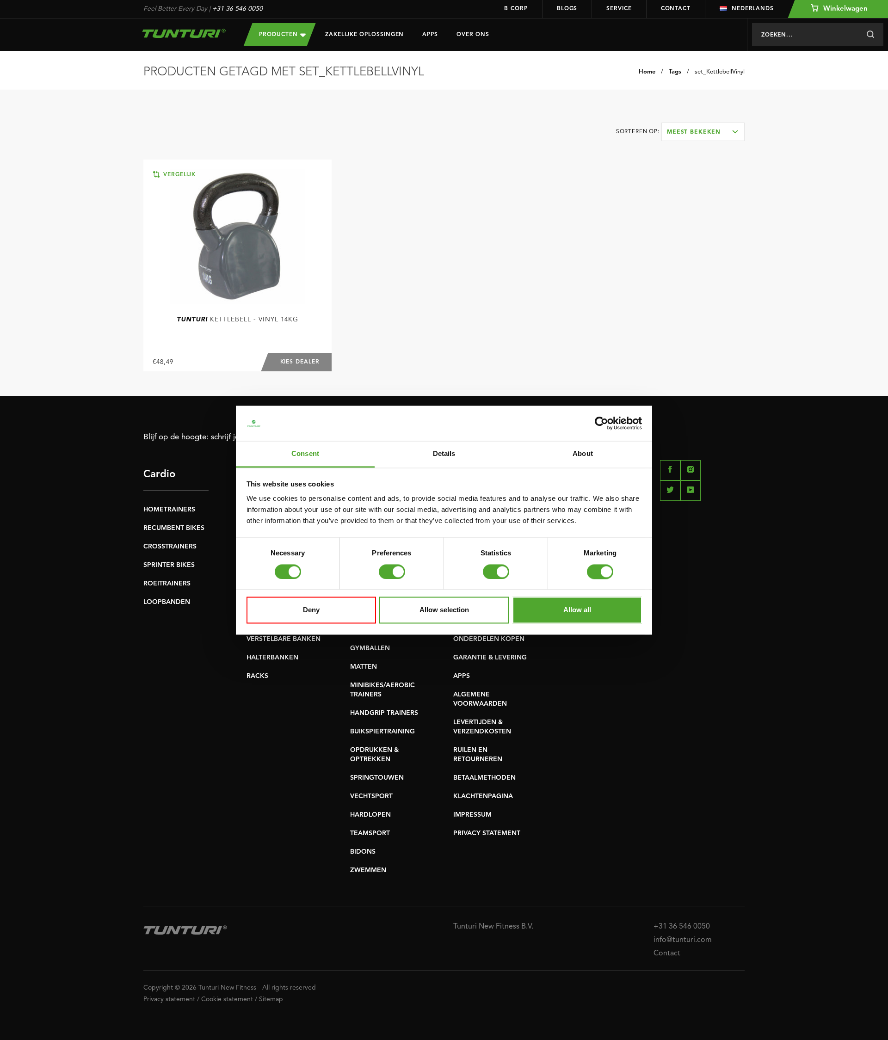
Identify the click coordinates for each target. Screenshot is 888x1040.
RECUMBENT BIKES (173, 528)
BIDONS (363, 852)
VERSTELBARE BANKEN (284, 639)
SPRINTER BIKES (169, 565)
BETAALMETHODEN (484, 778)
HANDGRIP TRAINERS (384, 713)
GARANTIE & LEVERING (490, 657)
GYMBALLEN (370, 648)
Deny (311, 610)
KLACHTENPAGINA (483, 796)
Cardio (159, 474)
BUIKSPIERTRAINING (382, 731)
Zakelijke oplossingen (364, 34)
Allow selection (444, 610)
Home (647, 72)
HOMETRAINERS (169, 509)
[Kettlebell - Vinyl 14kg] (237, 236)
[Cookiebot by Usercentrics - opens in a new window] (601, 423)
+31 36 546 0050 (237, 9)
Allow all (577, 610)
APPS (461, 676)
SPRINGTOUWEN (377, 778)
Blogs (567, 9)
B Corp (515, 9)
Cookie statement (227, 999)
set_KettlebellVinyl (720, 72)
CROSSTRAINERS (170, 546)
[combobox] (703, 132)
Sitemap (271, 999)
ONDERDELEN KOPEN (488, 639)
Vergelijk (178, 175)
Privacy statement (169, 999)
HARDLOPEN (370, 815)
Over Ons (472, 34)
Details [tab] (444, 454)
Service (618, 9)
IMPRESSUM (472, 815)
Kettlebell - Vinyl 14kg (237, 319)
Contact (676, 9)
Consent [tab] (305, 454)
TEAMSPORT (370, 833)
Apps (430, 34)
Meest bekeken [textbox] (694, 132)
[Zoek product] (870, 34)
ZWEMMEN (368, 870)
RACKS (257, 676)
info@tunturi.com (683, 940)
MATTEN (363, 667)
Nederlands (753, 9)
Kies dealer (300, 362)
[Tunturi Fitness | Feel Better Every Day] (184, 33)
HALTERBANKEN (272, 657)
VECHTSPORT (371, 796)
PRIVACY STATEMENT (486, 833)
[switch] (392, 571)
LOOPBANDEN (166, 602)
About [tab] (583, 454)
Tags (675, 72)
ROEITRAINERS (167, 583)
